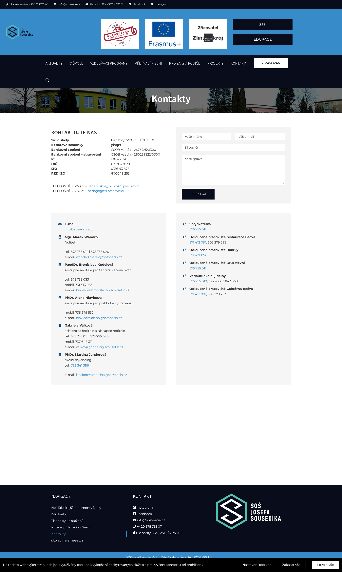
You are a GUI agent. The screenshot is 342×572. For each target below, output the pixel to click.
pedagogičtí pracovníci (106, 191)
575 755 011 (197, 229)
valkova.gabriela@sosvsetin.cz (99, 347)
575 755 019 (198, 281)
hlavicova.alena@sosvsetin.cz (99, 318)
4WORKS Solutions (205, 557)
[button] (47, 80)
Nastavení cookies (256, 565)
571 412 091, (198, 242)
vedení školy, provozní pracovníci (113, 186)
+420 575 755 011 (38, 4)
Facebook (139, 4)
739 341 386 (80, 365)
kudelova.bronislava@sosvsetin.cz (102, 290)
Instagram (162, 4)
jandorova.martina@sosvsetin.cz (101, 375)
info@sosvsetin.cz (69, 4)
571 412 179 (197, 255)
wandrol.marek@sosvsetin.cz (99, 257)
